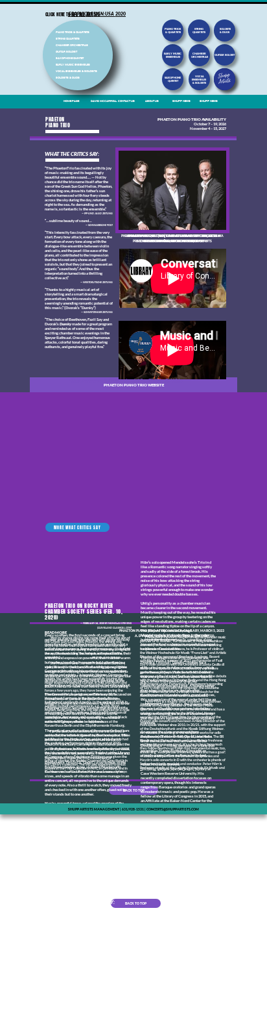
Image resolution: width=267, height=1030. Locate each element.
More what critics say (77, 528)
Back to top (134, 790)
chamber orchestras (199, 55)
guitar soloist (225, 55)
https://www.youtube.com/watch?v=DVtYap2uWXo (125, 380)
